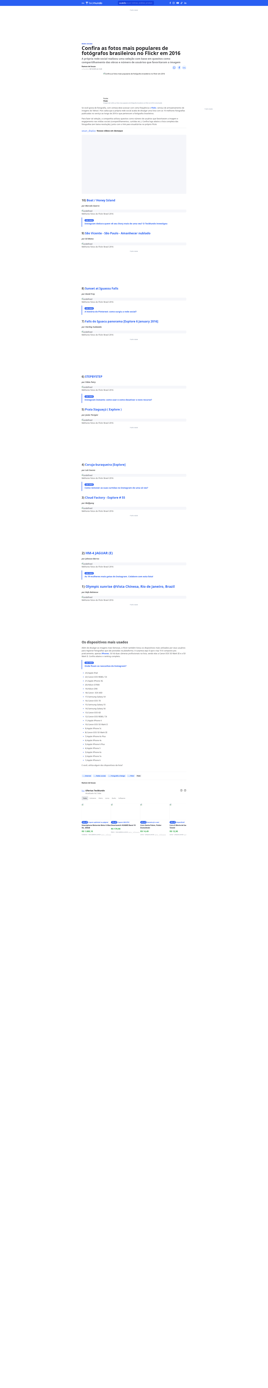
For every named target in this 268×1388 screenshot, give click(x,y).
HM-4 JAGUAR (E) (99, 553)
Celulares (93, 798)
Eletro (101, 798)
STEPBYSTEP (93, 377)
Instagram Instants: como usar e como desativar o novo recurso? (118, 399)
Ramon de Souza (89, 66)
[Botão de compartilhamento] (174, 67)
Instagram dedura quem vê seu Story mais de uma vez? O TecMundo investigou (126, 223)
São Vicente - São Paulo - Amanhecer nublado (117, 233)
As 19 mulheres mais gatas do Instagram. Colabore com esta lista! (119, 576)
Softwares (121, 798)
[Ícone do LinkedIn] (185, 3)
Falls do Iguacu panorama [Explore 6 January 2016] (121, 321)
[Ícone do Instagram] (174, 3)
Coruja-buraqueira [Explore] (105, 465)
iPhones (105, 653)
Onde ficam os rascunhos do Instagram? (105, 666)
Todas (85, 798)
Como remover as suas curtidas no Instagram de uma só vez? (116, 487)
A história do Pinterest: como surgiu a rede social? (111, 311)
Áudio (114, 798)
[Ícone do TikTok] (182, 3)
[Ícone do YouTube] (177, 3)
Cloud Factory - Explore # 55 (105, 497)
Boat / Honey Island (101, 200)
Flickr (105, 101)
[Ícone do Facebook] (170, 3)
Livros (107, 798)
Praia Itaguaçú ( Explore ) (103, 409)
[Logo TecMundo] (94, 3)
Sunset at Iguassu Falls (101, 288)
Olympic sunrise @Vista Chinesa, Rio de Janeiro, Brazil (130, 586)
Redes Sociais (87, 44)
